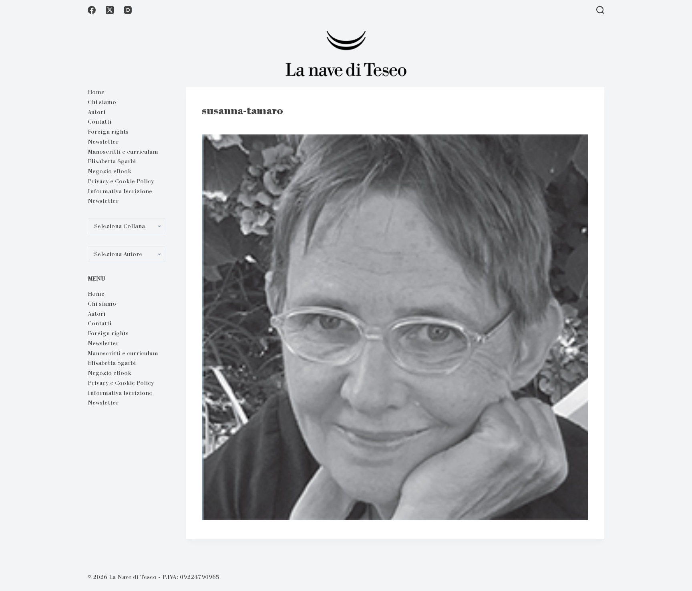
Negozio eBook (109, 171)
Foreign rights (108, 131)
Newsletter (103, 141)
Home (96, 92)
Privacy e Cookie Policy (121, 181)
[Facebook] (92, 10)
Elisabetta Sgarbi (112, 161)
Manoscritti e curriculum (123, 151)
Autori (96, 112)
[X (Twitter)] (110, 10)
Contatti (99, 121)
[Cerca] (600, 10)
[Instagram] (128, 10)
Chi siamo (102, 102)
